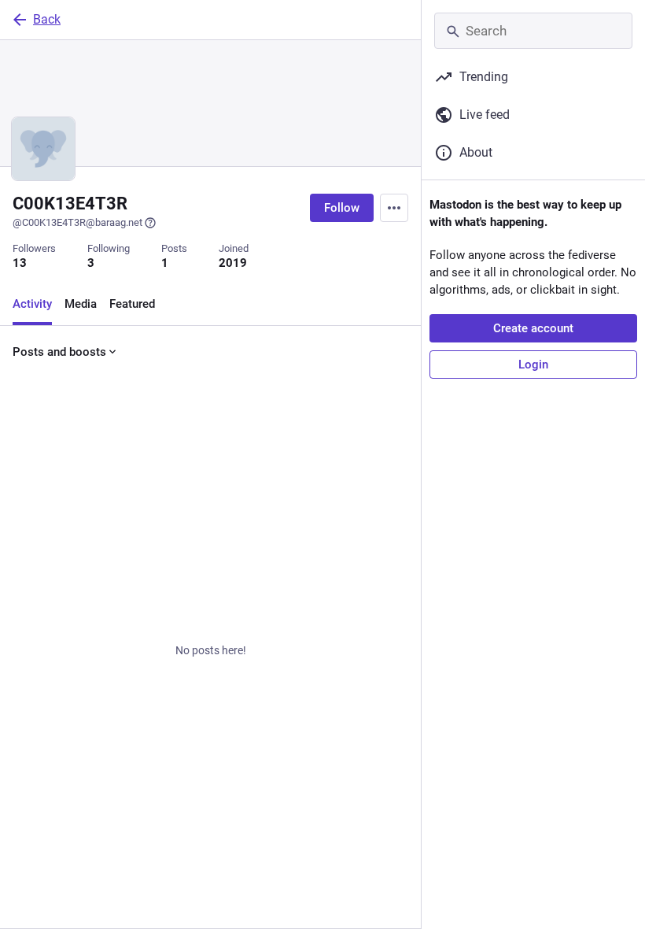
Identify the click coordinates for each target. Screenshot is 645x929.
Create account (533, 328)
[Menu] (394, 208)
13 (20, 263)
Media (80, 304)
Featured (132, 304)
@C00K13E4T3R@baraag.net (77, 222)
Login (533, 364)
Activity (32, 304)
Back (47, 19)
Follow (341, 208)
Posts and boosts (59, 352)
